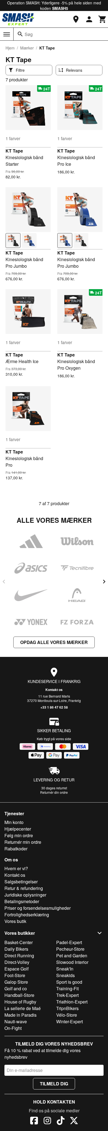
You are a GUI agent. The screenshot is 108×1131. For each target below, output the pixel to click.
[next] (104, 581)
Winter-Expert (69, 1021)
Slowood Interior (72, 962)
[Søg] (20, 34)
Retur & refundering (23, 888)
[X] (74, 1121)
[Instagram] (47, 1121)
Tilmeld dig (54, 1083)
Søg (29, 34)
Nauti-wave (15, 1021)
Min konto (14, 822)
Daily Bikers (16, 949)
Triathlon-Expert (72, 1002)
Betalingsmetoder (21, 901)
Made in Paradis (20, 1015)
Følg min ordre (18, 835)
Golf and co (15, 988)
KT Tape (14, 151)
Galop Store (16, 982)
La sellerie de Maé (22, 1008)
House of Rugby (20, 1002)
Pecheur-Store (70, 949)
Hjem (10, 48)
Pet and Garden (71, 955)
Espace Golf (16, 969)
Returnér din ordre (54, 792)
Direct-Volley (16, 962)
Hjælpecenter (17, 829)
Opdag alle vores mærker (54, 642)
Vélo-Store (66, 1015)
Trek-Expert (67, 995)
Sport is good (69, 982)
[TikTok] (60, 1121)
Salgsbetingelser (21, 881)
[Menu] (6, 34)
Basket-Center (18, 942)
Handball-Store (19, 995)
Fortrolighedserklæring (26, 914)
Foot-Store (14, 975)
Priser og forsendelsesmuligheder (37, 908)
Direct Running (19, 955)
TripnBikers (67, 1008)
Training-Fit (67, 988)
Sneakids (65, 975)
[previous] (4, 581)
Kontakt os (54, 689)
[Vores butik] (75, 19)
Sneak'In (64, 969)
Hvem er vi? (16, 868)
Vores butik (15, 921)
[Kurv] (102, 19)
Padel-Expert (69, 942)
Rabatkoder (15, 848)
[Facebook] (34, 1121)
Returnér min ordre (22, 842)
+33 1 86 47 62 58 (54, 707)
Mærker (27, 48)
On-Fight (13, 1028)
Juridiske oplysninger (25, 895)
